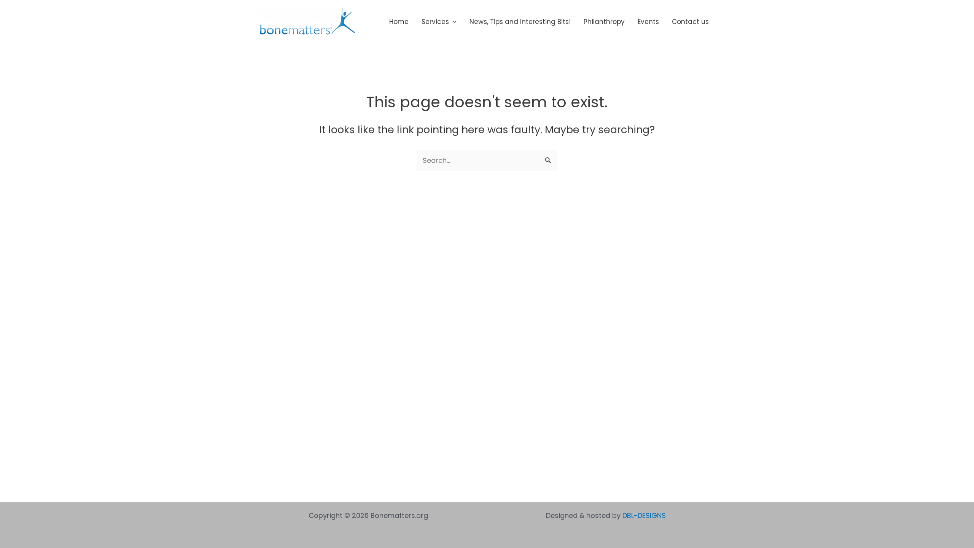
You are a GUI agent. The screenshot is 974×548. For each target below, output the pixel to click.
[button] (453, 21)
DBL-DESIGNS (644, 515)
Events (648, 21)
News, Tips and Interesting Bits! (520, 21)
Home (399, 21)
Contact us (690, 21)
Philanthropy (604, 21)
